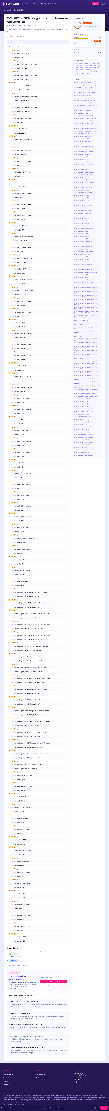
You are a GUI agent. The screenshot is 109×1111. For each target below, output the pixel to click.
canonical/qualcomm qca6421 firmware (83, 151)
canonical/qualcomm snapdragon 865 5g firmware (86, 272)
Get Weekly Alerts (54, 982)
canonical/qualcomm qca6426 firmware (83, 154)
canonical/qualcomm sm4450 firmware (83, 280)
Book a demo (52, 4)
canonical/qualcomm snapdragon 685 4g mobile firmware (85, 300)
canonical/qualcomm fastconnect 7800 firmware (85, 131)
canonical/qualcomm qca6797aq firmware (84, 182)
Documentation (40, 1074)
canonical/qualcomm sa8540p (81, 259)
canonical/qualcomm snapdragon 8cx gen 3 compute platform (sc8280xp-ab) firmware (86, 368)
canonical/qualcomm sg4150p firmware (83, 221)
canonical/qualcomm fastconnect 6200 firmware (85, 118)
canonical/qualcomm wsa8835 (81, 452)
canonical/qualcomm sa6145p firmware (83, 226)
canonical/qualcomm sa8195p (81, 249)
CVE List (35, 4)
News (4, 1078)
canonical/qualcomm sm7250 (81, 285)
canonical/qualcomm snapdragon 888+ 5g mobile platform (86, 364)
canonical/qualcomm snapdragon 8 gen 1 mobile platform (85, 327)
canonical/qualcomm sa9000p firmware (83, 264)
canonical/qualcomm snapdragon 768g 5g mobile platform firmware (86, 323)
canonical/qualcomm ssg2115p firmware (84, 398)
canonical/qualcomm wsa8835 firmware (83, 455)
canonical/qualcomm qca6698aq (82, 177)
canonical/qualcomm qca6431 (81, 159)
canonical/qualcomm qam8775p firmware (84, 146)
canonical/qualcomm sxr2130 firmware (83, 411)
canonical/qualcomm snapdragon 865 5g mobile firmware (85, 343)
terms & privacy (59, 1108)
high (97, 41)
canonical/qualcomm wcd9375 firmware (83, 422)
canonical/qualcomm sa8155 (81, 244)
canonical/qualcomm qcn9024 (81, 203)
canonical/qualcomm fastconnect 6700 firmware (85, 121)
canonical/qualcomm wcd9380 (81, 424)
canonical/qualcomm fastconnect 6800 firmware (85, 126)
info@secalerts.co (79, 1082)
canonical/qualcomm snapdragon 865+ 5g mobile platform (86, 351)
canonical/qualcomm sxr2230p (81, 414)
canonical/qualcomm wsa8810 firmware (83, 442)
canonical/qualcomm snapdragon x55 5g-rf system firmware (86, 382)
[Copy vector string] (99, 26)
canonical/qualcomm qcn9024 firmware (83, 205)
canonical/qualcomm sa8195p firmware (83, 251)
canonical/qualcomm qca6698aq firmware (84, 180)
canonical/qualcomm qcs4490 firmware (83, 210)
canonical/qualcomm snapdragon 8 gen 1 (84, 269)
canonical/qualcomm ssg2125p (81, 401)
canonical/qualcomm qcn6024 (81, 200)
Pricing (43, 4)
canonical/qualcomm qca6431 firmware (83, 156)
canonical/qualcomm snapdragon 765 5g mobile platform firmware (85, 308)
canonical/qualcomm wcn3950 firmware (83, 434)
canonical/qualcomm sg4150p (81, 274)
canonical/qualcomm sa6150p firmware (83, 228)
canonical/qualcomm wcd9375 (81, 419)
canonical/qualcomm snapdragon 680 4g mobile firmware (85, 288)
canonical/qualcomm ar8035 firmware (83, 113)
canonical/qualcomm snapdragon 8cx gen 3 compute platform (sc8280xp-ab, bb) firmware (86, 372)
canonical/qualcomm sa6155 (81, 231)
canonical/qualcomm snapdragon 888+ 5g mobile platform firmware (86, 357)
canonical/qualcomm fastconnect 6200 (83, 115)
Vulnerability (8, 10)
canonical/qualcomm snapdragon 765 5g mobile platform (85, 315)
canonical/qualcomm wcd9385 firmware (83, 432)
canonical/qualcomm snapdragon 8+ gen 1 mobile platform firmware (86, 335)
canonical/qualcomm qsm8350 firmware (84, 218)
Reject (95, 1108)
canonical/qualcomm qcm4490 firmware (84, 198)
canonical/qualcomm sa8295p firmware (83, 257)
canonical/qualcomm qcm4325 (81, 190)
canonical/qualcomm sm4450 (81, 277)
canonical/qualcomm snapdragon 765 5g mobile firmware (85, 304)
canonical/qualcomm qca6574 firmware (83, 164)
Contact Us (6, 1081)
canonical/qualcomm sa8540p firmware (83, 262)
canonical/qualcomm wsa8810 (81, 440)
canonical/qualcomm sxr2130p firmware (84, 409)
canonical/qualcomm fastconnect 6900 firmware (85, 128)
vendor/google (87, 108)
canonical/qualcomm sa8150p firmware (83, 241)
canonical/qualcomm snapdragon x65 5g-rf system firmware (86, 390)
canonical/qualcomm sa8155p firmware (83, 246)
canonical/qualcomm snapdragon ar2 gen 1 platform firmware (86, 378)
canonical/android (78, 110)
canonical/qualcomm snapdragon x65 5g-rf (84, 393)
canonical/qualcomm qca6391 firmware (83, 149)
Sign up (95, 4)
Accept (104, 1108)
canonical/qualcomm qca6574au (82, 169)
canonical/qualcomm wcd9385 (81, 429)
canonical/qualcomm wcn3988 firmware (83, 437)
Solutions (25, 4)
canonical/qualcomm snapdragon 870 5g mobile (85, 354)
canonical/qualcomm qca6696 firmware (83, 174)
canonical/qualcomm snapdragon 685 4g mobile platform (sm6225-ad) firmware (85, 296)
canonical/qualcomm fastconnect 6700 (83, 123)
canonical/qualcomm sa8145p (81, 236)
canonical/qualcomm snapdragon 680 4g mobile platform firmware (85, 292)
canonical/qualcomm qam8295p (82, 139)
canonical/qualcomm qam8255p (82, 133)
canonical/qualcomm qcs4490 (81, 208)
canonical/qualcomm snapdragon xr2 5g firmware (86, 396)
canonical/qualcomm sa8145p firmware (83, 239)
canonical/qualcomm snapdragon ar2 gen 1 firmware (87, 375)
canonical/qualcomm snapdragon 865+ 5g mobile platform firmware (86, 347)
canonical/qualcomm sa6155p (81, 233)
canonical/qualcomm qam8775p (82, 144)
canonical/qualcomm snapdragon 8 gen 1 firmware (86, 267)
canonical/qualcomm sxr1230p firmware (84, 406)
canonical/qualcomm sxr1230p (81, 404)
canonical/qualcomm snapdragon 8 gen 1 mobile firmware (85, 331)
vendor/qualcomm (89, 110)
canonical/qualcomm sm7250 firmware (83, 282)
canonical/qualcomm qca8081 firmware (83, 185)
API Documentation (41, 1078)
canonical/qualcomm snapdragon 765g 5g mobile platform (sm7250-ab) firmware (86, 311)
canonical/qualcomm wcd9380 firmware (83, 427)
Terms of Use (7, 1085)
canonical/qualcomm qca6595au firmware (84, 172)
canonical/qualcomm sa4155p (81, 223)
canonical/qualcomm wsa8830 (81, 447)
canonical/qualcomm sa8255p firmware (83, 254)
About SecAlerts (8, 1074)
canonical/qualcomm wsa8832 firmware (83, 450)
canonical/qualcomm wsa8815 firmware (83, 445)
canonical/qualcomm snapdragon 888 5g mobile (85, 361)
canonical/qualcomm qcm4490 (81, 195)
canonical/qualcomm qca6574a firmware (84, 167)
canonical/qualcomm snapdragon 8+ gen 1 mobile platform (86, 339)
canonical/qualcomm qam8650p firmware (84, 141)
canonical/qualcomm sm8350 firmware (83, 215)
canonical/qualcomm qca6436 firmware (83, 162)
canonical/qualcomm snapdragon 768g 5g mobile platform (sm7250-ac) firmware (86, 319)
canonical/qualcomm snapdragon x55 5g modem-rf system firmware (86, 386)
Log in (103, 4)
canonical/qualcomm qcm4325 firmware (84, 192)
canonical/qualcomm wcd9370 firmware (83, 416)
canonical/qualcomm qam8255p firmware (84, 136)
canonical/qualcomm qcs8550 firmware (83, 213)
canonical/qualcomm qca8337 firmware (83, 187)
